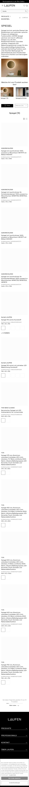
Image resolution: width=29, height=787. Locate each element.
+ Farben (5, 333)
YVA (2, 453)
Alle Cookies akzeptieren (14, 778)
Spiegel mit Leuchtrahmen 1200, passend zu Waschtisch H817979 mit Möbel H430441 (13, 152)
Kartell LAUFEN (6, 317)
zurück (25, 17)
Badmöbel (5, 19)
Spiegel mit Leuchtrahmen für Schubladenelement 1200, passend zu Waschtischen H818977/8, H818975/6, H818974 (14, 195)
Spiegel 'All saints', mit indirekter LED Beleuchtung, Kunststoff (14, 366)
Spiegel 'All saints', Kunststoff (11, 320)
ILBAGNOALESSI (7, 148)
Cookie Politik (12, 775)
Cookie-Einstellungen (14, 782)
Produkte (5, 16)
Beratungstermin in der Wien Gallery (13, 1)
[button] (26, 11)
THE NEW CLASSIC (8, 408)
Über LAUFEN (7, 749)
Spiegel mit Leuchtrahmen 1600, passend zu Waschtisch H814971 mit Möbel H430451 (13, 237)
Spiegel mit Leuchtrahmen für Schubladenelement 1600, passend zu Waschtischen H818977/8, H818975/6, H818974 (14, 279)
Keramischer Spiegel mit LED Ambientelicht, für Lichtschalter (12, 411)
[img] (3, 328)
